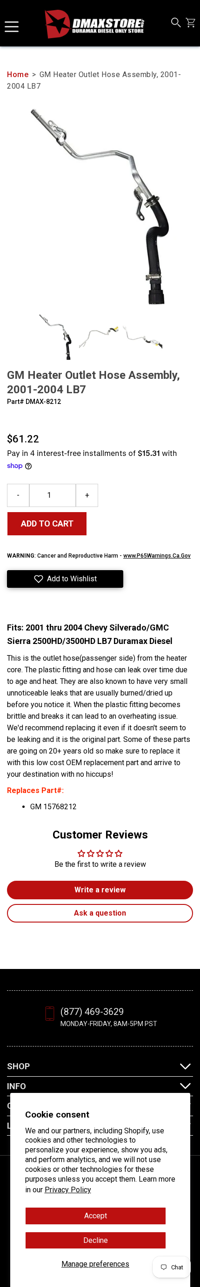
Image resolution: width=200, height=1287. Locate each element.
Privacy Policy (68, 1189)
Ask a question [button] (100, 913)
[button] (65, 579)
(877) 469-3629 (92, 1011)
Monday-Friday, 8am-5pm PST (108, 1023)
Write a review (100, 889)
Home (17, 74)
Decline (95, 1240)
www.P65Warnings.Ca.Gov (157, 555)
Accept (95, 1215)
